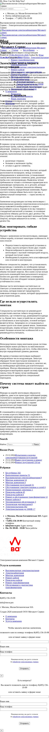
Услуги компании (13, 621)
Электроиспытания (40, 57)
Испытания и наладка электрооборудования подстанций (21, 456)
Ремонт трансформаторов (23, 60)
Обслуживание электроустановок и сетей (25, 487)
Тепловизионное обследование (20, 502)
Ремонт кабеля (17, 69)
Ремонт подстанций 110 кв (27, 462)
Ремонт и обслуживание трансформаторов (26, 497)
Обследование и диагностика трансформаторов (19, 586)
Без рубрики (24, 57)
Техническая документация (19, 504)
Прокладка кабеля (15, 492)
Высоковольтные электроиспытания (28, 67)
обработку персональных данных (26, 662)
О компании (11, 91)
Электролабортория (14, 573)
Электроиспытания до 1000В (20, 509)
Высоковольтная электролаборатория (23, 478)
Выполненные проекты (17, 475)
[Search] (27, 9)
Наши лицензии (18, 99)
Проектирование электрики (19, 490)
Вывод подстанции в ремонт (28, 460)
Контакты (10, 619)
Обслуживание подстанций (19, 485)
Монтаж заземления (16, 480)
